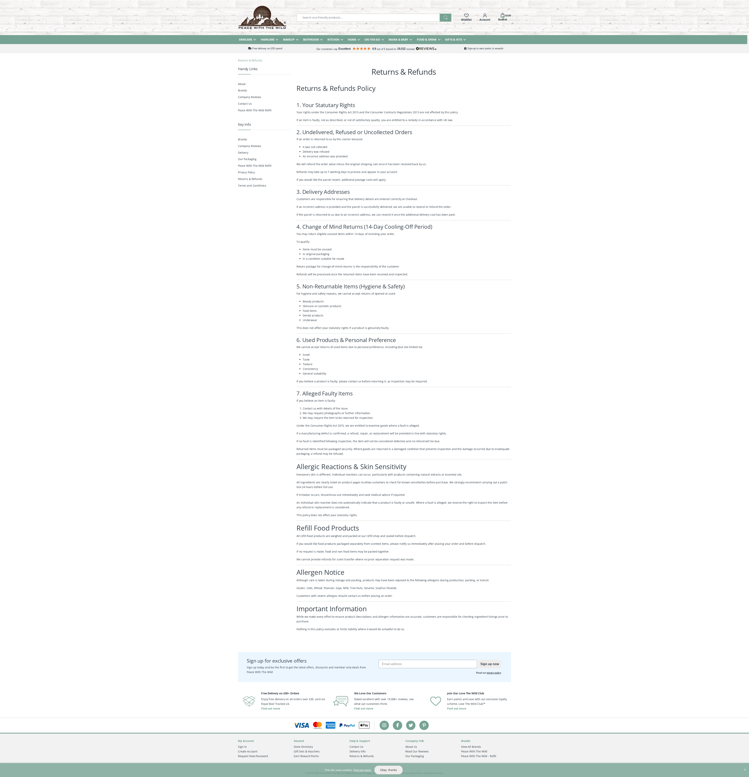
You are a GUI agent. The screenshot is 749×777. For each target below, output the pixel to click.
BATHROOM (311, 39)
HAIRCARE (267, 39)
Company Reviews (249, 97)
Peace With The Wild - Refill (478, 756)
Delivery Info (358, 751)
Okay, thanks (388, 770)
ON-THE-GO (372, 39)
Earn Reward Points (306, 756)
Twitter (411, 725)
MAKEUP (289, 39)
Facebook (397, 725)
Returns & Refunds (250, 179)
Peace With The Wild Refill (254, 110)
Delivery (243, 152)
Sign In (242, 746)
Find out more (270, 708)
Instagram (384, 725)
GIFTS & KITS (453, 39)
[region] (374, 770)
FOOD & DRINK (427, 39)
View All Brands (471, 746)
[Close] (745, 766)
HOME (352, 39)
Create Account (247, 751)
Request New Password (253, 756)
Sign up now (489, 663)
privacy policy (494, 673)
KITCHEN (333, 39)
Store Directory (303, 746)
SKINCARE (245, 39)
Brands (242, 90)
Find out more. (362, 770)
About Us (411, 746)
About (242, 84)
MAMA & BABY (398, 39)
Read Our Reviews (417, 751)
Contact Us (245, 103)
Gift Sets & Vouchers (307, 751)
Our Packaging (247, 159)
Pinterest (424, 725)
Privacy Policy (246, 172)
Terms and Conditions (252, 185)
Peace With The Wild (474, 751)
